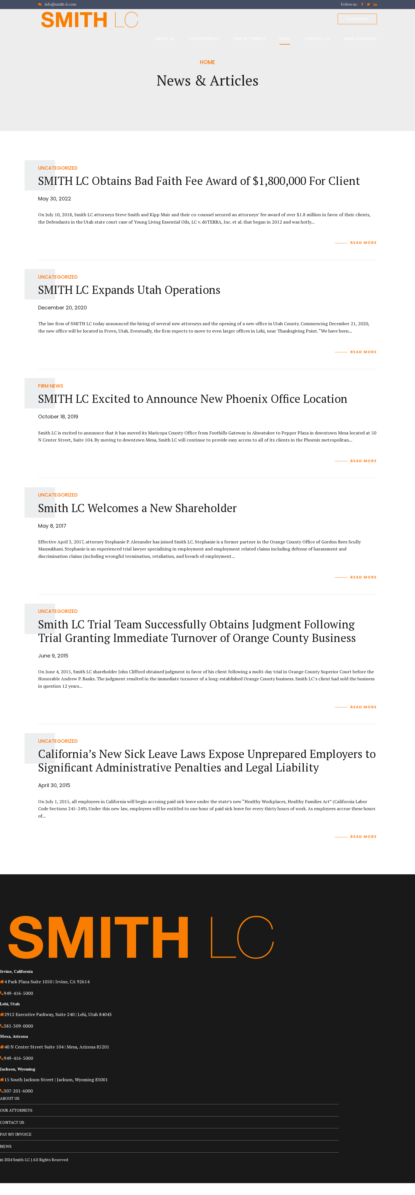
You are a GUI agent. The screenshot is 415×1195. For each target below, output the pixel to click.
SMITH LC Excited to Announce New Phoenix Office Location (193, 398)
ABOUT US (164, 38)
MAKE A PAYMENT (360, 38)
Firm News (50, 386)
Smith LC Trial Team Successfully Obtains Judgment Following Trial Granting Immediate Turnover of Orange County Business (197, 631)
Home (207, 62)
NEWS (284, 38)
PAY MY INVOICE (16, 1134)
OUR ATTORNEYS (249, 38)
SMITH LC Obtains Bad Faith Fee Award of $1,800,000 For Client (199, 180)
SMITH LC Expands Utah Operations (129, 289)
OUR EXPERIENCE (204, 38)
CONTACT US (317, 38)
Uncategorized (58, 168)
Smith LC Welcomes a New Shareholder (137, 507)
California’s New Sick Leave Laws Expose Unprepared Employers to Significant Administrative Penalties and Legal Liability (207, 760)
